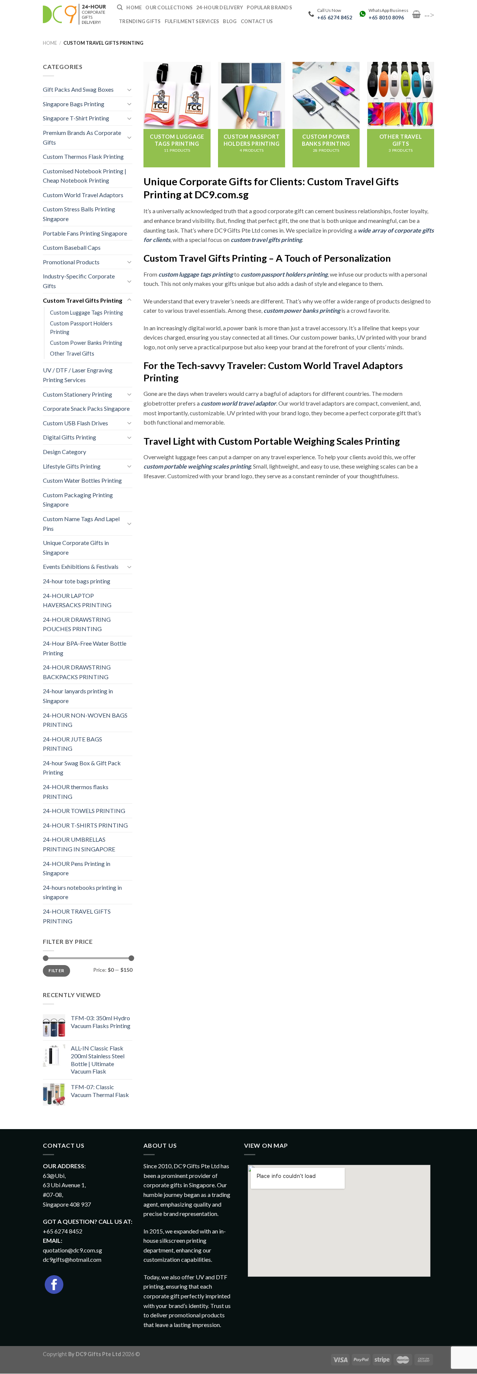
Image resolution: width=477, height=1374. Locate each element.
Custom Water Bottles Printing (82, 480)
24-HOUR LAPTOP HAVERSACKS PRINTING (77, 600)
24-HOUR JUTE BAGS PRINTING (72, 743)
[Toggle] (129, 89)
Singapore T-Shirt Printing (76, 118)
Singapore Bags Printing (73, 103)
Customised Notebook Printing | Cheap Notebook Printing (84, 175)
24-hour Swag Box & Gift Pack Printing (82, 767)
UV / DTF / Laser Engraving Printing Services (78, 374)
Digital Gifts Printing (69, 437)
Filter (56, 970)
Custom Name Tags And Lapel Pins (81, 523)
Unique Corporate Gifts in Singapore (76, 547)
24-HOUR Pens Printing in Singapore (76, 868)
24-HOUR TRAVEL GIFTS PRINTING (77, 916)
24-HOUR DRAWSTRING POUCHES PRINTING (77, 624)
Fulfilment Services (192, 21)
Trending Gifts (140, 21)
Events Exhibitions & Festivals (81, 566)
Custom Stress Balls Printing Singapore (79, 213)
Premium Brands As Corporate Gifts (82, 137)
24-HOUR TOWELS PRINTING (84, 810)
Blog (230, 21)
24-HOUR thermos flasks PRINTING (75, 791)
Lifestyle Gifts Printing (72, 466)
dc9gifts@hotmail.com (72, 1259)
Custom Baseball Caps (72, 247)
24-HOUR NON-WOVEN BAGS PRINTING (85, 720)
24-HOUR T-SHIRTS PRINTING (85, 825)
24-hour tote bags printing (76, 580)
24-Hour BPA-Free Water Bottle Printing (84, 648)
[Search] (120, 7)
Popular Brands (269, 7)
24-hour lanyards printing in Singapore (78, 695)
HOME (134, 7)
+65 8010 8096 (386, 18)
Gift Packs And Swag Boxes (78, 89)
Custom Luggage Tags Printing (86, 312)
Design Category (64, 451)
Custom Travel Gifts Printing (82, 300)
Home (50, 43)
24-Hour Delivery (219, 7)
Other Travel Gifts (72, 353)
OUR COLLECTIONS (169, 7)
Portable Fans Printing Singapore (85, 233)
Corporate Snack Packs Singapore (86, 408)
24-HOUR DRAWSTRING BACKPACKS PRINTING (77, 672)
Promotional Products (71, 261)
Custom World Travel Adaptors (83, 194)
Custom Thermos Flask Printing (83, 156)
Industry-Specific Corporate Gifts (79, 280)
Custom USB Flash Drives (75, 422)
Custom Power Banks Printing (86, 343)
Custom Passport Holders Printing (81, 327)
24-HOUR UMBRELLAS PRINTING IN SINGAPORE (79, 844)
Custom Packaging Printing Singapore (78, 499)
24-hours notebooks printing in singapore (82, 892)
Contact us (257, 21)
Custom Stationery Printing (77, 394)
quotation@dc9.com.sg (72, 1250)
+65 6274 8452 (335, 18)
